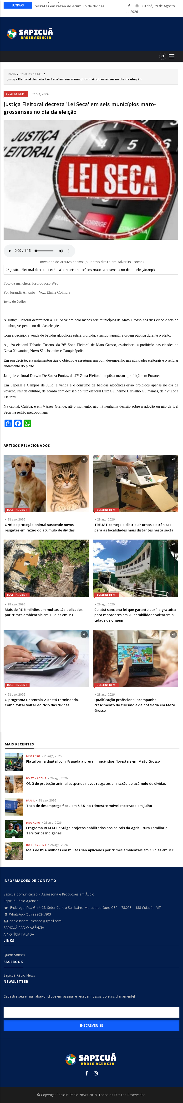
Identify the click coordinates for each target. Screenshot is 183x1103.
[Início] (30, 33)
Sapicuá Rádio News (19, 975)
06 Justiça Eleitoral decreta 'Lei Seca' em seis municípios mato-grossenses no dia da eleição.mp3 (80, 269)
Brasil (30, 800)
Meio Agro (33, 756)
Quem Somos (14, 954)
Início (11, 74)
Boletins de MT (31, 74)
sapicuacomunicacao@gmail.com (35, 921)
